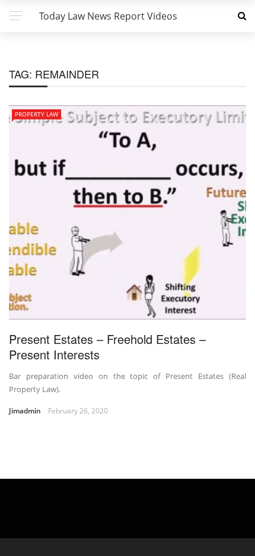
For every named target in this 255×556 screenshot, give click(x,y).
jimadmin (25, 411)
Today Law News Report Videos (108, 16)
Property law (36, 114)
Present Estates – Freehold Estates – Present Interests (107, 346)
